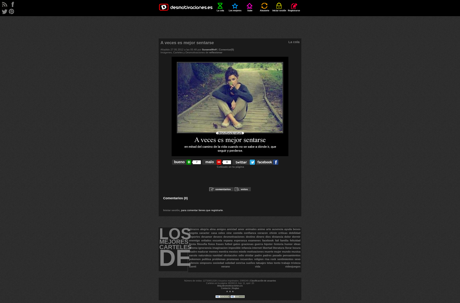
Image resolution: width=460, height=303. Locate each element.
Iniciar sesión (279, 10)
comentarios (223, 189)
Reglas (235, 288)
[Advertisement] (230, 24)
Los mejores (235, 10)
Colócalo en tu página (230, 166)
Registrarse (294, 10)
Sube (249, 10)
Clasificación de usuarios (263, 280)
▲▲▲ (230, 291)
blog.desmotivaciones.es (230, 286)
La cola (220, 10)
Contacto (225, 288)
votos (244, 189)
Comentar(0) (226, 49)
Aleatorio (264, 10)
